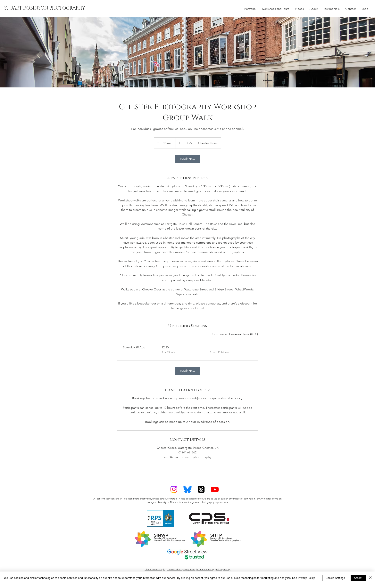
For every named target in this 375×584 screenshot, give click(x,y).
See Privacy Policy (303, 578)
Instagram (152, 502)
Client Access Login (155, 569)
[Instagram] (173, 489)
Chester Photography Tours (181, 569)
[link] (187, 159)
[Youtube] (214, 489)
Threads (174, 502)
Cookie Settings (335, 578)
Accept (358, 578)
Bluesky (162, 502)
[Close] (370, 578)
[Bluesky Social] (187, 489)
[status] (234, 334)
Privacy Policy (223, 569)
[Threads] (201, 489)
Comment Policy (205, 569)
